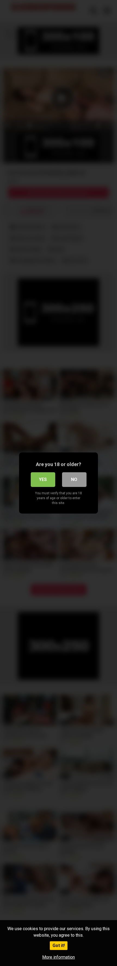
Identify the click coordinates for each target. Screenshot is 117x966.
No (74, 479)
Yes (43, 479)
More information (58, 957)
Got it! (59, 945)
